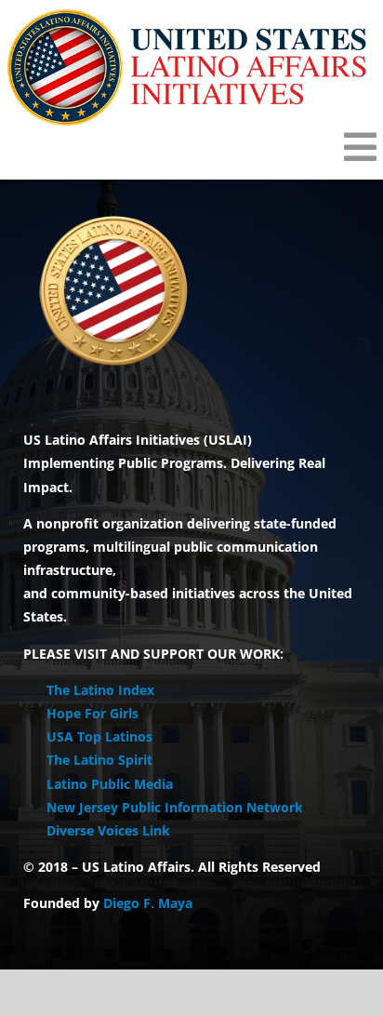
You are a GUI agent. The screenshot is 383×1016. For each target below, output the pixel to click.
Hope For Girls (92, 713)
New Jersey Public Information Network (174, 807)
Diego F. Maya (147, 903)
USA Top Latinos (99, 736)
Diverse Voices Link (108, 830)
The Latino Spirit (99, 760)
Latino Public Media (109, 784)
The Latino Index (100, 690)
